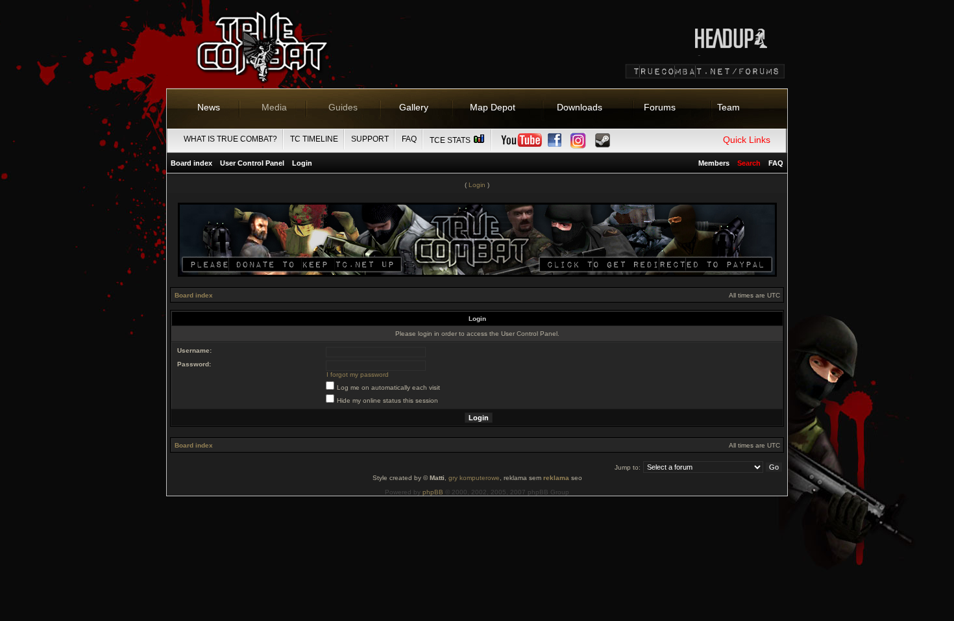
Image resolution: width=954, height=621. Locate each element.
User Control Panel (252, 163)
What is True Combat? (230, 139)
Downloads (579, 107)
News (208, 107)
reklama (556, 477)
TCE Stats (451, 140)
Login (302, 163)
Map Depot (492, 107)
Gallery (413, 107)
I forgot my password (357, 374)
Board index (191, 163)
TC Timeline (314, 139)
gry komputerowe (474, 477)
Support (370, 139)
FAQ (409, 139)
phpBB (432, 492)
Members (713, 163)
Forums (660, 107)
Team (728, 107)
